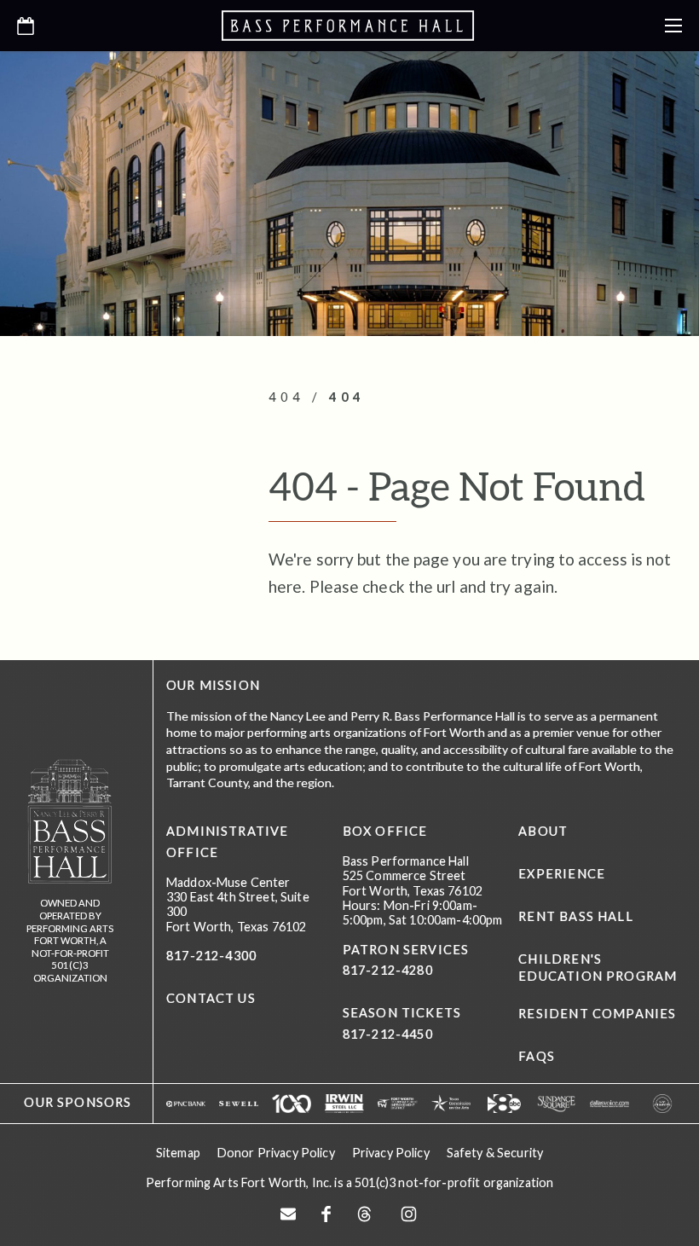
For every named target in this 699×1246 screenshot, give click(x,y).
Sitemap (178, 1152)
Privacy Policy (391, 1152)
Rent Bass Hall (575, 916)
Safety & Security (495, 1152)
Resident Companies (597, 1013)
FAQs (536, 1056)
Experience (561, 873)
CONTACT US (211, 998)
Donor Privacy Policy (276, 1152)
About (543, 831)
